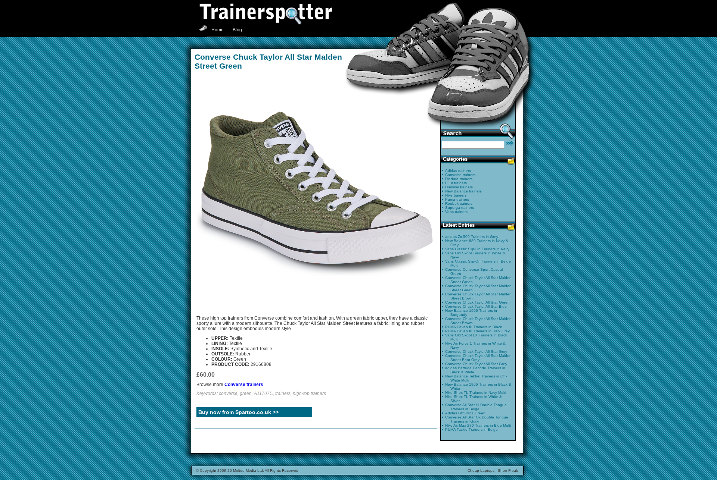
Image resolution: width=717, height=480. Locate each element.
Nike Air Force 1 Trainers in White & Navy (475, 345)
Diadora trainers (458, 179)
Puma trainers (457, 199)
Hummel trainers (459, 187)
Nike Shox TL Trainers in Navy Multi (475, 392)
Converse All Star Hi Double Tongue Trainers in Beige (476, 407)
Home (217, 29)
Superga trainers (459, 208)
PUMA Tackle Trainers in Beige (471, 429)
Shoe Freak (508, 470)
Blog (237, 29)
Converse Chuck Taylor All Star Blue (476, 306)
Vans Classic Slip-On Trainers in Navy (477, 249)
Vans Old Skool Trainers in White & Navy (475, 255)
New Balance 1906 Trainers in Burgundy (471, 312)
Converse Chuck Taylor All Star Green (477, 302)
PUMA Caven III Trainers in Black (473, 327)
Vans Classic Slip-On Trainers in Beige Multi (478, 263)
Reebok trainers (458, 203)
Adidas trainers (458, 171)
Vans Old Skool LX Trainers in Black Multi (476, 337)
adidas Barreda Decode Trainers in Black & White (475, 370)
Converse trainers (243, 384)
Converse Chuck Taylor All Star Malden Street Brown (478, 296)
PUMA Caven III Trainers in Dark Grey (477, 331)
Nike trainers (455, 195)
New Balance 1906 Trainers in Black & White (478, 386)
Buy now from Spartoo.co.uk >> (238, 412)
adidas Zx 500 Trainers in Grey (471, 237)
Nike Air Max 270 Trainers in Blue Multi (478, 425)
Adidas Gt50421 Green (465, 413)
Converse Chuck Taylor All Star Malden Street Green (478, 280)
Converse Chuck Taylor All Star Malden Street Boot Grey (478, 358)
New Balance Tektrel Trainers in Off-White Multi (476, 378)
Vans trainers (456, 212)
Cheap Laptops (481, 470)
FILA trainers (456, 183)
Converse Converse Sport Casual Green (474, 271)
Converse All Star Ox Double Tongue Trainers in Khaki (476, 419)
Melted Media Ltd (248, 470)
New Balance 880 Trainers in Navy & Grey (476, 243)
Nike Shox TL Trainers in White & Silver (473, 399)
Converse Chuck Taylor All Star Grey (476, 351)
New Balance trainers (463, 191)
